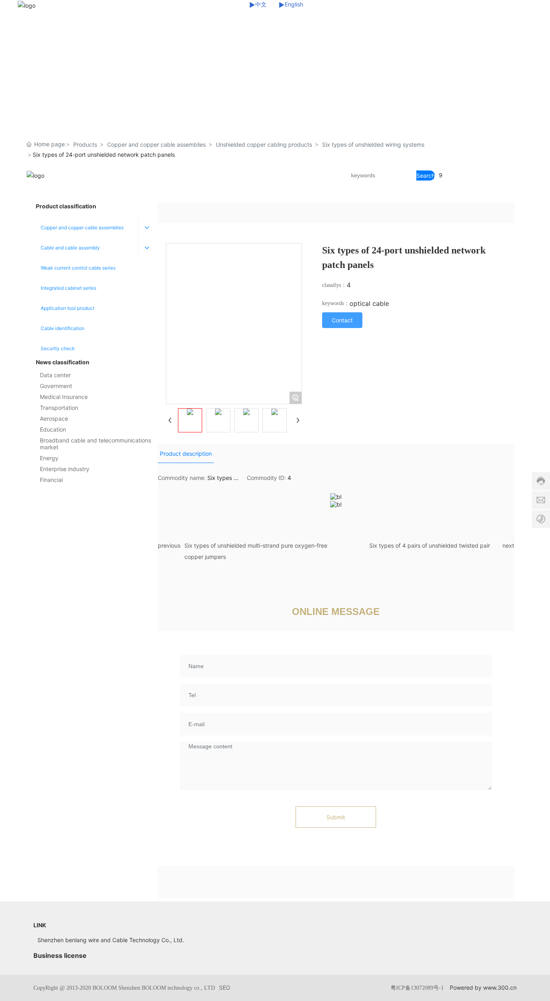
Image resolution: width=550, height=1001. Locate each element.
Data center (55, 375)
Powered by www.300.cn (483, 987)
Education (53, 429)
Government (56, 385)
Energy (49, 458)
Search (425, 175)
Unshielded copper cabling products (264, 144)
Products (85, 144)
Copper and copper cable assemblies (156, 144)
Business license (60, 955)
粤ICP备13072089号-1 (417, 988)
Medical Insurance (64, 396)
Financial (51, 479)
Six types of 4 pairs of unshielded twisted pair (429, 545)
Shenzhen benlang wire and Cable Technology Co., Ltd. (110, 940)
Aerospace (54, 418)
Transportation (59, 407)
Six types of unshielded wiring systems (373, 144)
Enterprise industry (64, 468)
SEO (224, 987)
